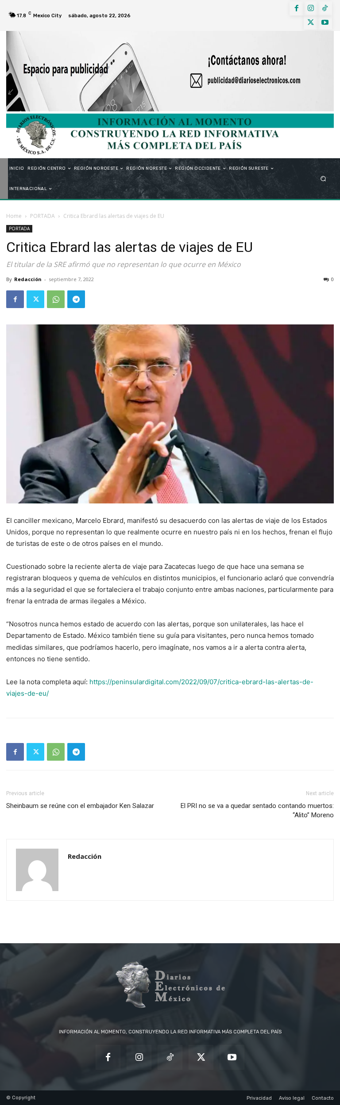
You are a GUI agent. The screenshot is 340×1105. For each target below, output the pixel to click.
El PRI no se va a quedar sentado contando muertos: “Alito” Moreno (257, 810)
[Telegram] (76, 299)
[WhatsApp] (56, 299)
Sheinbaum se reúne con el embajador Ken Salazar (80, 806)
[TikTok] (325, 8)
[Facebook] (297, 8)
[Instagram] (311, 8)
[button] (323, 178)
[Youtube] (325, 22)
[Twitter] (311, 22)
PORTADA (42, 216)
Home (14, 216)
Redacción (28, 279)
